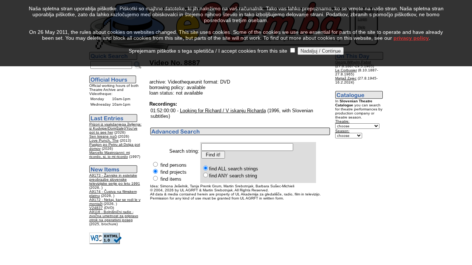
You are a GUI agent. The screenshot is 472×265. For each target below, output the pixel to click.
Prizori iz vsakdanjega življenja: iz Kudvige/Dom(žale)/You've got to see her (115, 128)
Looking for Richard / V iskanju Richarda (223, 110)
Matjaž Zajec (346, 78)
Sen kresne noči (103, 136)
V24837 (96, 208)
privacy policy (411, 38)
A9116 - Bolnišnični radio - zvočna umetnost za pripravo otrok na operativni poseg (113, 216)
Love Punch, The (104, 140)
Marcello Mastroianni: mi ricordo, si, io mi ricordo (109, 155)
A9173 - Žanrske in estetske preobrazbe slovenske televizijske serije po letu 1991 (114, 179)
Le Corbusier (346, 70)
